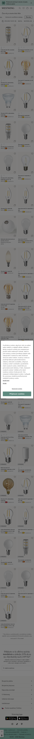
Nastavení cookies (17, 388)
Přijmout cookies (17, 394)
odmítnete (8, 376)
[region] (17, 369)
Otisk (4, 383)
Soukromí (6, 380)
